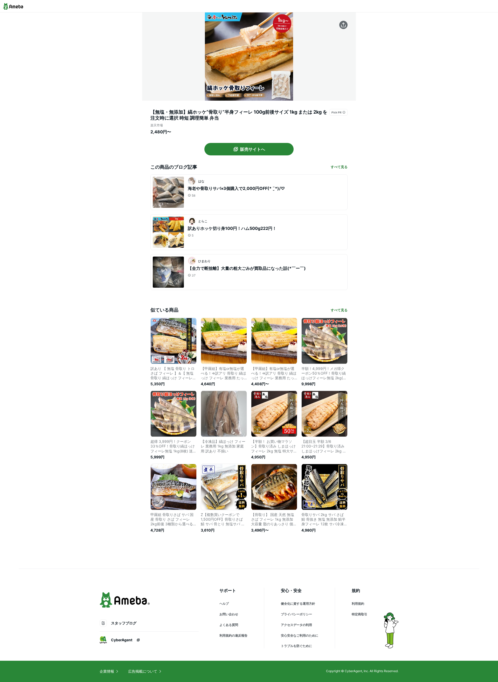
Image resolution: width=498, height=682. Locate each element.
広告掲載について (142, 671)
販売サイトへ (252, 149)
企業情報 (107, 671)
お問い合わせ (228, 614)
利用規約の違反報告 (233, 635)
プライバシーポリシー (296, 614)
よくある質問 (228, 625)
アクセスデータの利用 (296, 625)
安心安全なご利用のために (299, 635)
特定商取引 (359, 614)
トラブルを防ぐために (296, 646)
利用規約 (358, 603)
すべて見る (339, 167)
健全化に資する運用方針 (298, 603)
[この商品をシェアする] (343, 25)
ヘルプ (224, 603)
